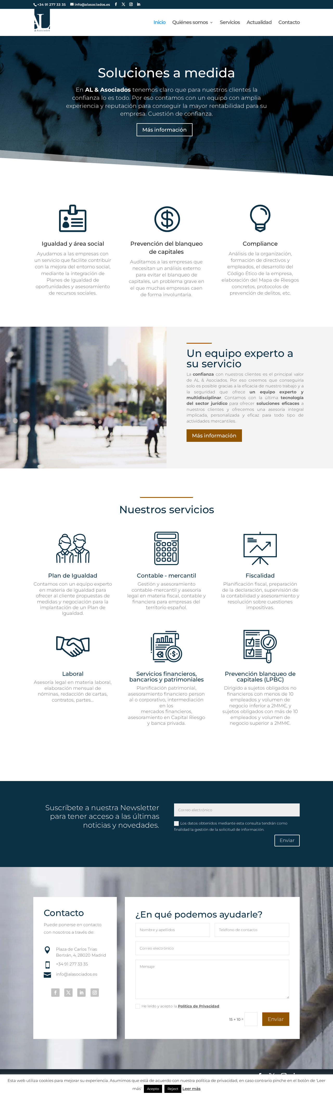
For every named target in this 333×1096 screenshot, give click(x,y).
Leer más (191, 1088)
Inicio (159, 23)
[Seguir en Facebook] (55, 992)
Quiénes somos (190, 23)
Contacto (289, 23)
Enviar (287, 840)
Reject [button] (173, 1089)
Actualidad (259, 23)
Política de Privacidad (198, 1006)
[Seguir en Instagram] (95, 992)
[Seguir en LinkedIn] (81, 992)
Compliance (260, 243)
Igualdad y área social (73, 243)
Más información (164, 130)
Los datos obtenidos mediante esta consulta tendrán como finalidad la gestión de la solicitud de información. (230, 826)
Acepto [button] (153, 1089)
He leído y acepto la (180, 1006)
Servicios (230, 23)
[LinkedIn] (138, 4)
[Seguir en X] (68, 992)
